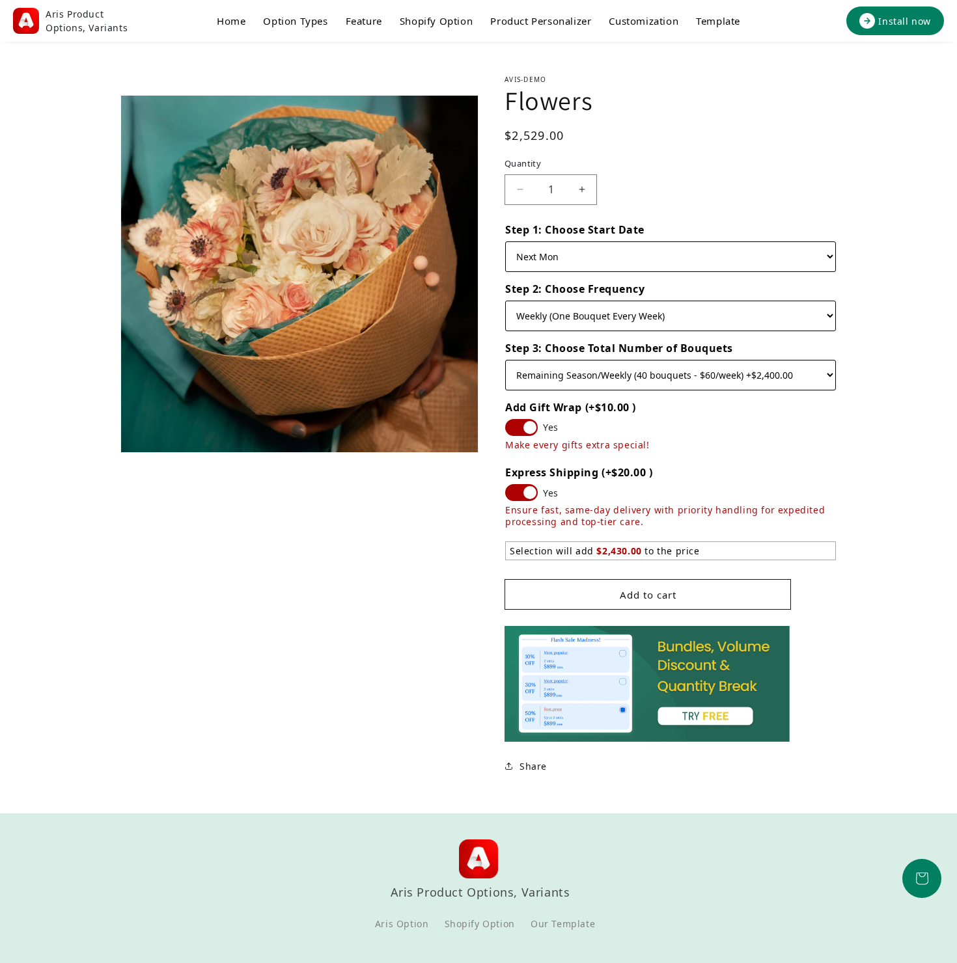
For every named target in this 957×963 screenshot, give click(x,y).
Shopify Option (436, 20)
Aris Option (402, 923)
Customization (643, 20)
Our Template (563, 923)
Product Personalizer (540, 20)
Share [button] (533, 766)
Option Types (295, 20)
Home (231, 20)
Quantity (523, 163)
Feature (364, 20)
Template (718, 20)
